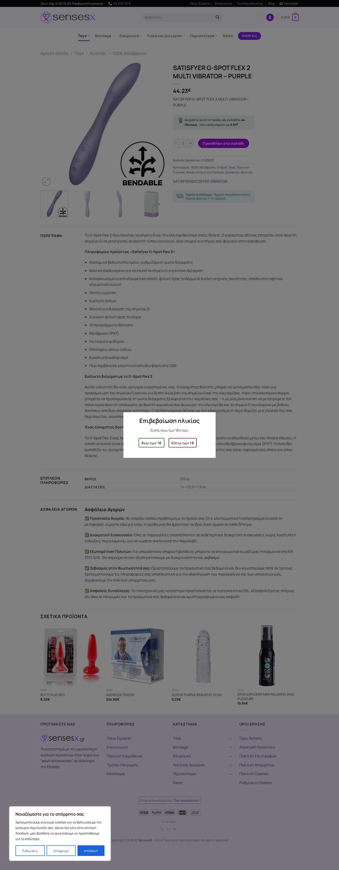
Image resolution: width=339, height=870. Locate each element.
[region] (60, 833)
